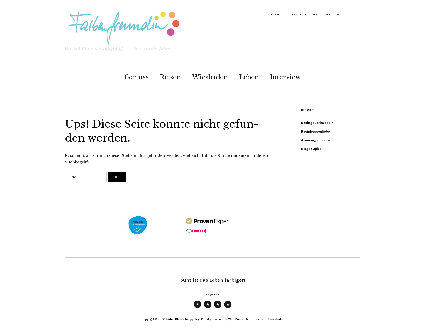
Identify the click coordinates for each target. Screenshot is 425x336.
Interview (285, 77)
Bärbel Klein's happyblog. (183, 319)
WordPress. (236, 319)
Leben (249, 77)
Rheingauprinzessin (317, 123)
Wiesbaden (210, 77)
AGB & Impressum (325, 14)
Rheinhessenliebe (315, 131)
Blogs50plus (311, 149)
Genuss (136, 77)
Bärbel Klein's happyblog (94, 48)
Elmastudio (275, 319)
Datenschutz (297, 14)
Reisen (170, 77)
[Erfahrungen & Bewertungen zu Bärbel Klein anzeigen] (208, 223)
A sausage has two (316, 140)
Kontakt (275, 14)
